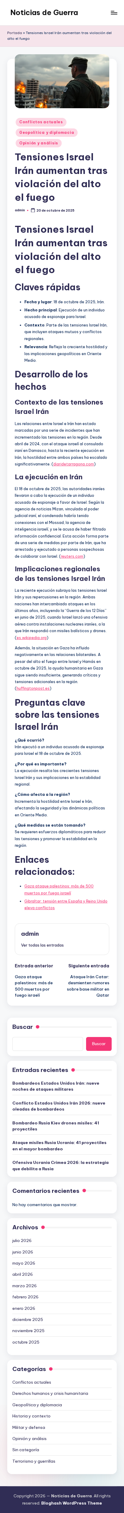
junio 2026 (22, 1252)
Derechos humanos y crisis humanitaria (50, 1393)
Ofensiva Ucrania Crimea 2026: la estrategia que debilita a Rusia (60, 1165)
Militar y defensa (28, 1427)
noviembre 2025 (28, 1330)
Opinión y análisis (38, 143)
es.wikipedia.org (32, 637)
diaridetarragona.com (73, 464)
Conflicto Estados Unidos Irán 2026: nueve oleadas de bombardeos (58, 1106)
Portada (14, 33)
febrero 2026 (25, 1297)
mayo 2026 (23, 1263)
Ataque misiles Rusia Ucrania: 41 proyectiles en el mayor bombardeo (59, 1145)
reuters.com (72, 556)
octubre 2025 (25, 1342)
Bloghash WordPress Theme (71, 1503)
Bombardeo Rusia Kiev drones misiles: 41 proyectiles (55, 1126)
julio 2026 (22, 1240)
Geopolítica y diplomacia (46, 132)
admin (30, 933)
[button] (42, 945)
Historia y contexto (31, 1416)
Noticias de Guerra (44, 12)
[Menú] (114, 12)
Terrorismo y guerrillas (33, 1461)
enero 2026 (23, 1308)
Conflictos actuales (41, 122)
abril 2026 (22, 1274)
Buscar (22, 1026)
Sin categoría (25, 1449)
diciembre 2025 (27, 1319)
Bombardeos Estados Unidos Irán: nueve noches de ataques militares (55, 1086)
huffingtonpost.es (33, 688)
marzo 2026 (24, 1285)
